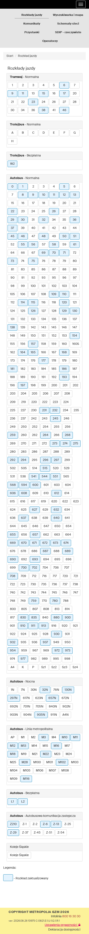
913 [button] (43, 625)
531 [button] (12, 476)
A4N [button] (65, 714)
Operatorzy (50, 41)
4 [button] (43, 85)
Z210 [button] (13, 824)
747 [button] (75, 592)
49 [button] (54, 236)
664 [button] (68, 534)
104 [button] (74, 286)
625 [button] (24, 509)
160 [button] (64, 343)
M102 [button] (62, 762)
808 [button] (46, 609)
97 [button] (74, 277)
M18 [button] (13, 754)
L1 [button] (12, 801)
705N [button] (39, 706)
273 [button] (54, 443)
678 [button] (23, 551)
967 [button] (35, 650)
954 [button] (13, 650)
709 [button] (23, 576)
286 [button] (34, 451)
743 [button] (33, 592)
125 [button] (23, 310)
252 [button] (34, 426)
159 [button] (53, 343)
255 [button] (56, 426)
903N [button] (14, 714)
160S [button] (75, 343)
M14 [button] (34, 745)
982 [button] (34, 658)
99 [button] (23, 286)
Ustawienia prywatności (61, 925)
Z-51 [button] (49, 832)
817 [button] (12, 617)
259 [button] (13, 435)
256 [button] (67, 426)
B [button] (23, 132)
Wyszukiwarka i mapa (68, 15)
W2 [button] (12, 163)
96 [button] (64, 277)
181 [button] (12, 368)
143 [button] (43, 327)
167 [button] (54, 352)
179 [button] (64, 360)
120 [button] (64, 302)
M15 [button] (45, 745)
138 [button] (12, 327)
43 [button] (64, 228)
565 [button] (66, 476)
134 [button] (43, 319)
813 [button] (57, 609)
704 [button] (45, 567)
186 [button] (64, 368)
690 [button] (13, 559)
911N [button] (54, 714)
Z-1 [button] (24, 824)
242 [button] (34, 418)
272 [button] (44, 443)
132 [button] (23, 319)
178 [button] (54, 360)
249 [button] (13, 426)
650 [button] (57, 526)
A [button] (12, 132)
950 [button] (67, 642)
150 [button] (33, 335)
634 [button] (67, 509)
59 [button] (64, 244)
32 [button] (43, 219)
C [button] (33, 132)
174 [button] (23, 360)
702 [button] (34, 567)
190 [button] (33, 377)
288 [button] (56, 451)
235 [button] (76, 410)
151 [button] (43, 335)
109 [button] (53, 294)
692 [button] (24, 559)
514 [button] (34, 468)
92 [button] (33, 277)
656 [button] (24, 534)
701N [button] (26, 706)
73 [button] (12, 261)
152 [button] (54, 335)
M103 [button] (74, 762)
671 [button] (34, 542)
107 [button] (33, 294)
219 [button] (23, 402)
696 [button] (69, 559)
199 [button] (43, 385)
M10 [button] (64, 737)
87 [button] (54, 269)
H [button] (12, 141)
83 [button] (23, 269)
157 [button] (33, 343)
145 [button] (53, 327)
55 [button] (23, 244)
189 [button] (22, 377)
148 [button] (12, 335)
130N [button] (68, 689)
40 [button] (33, 228)
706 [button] (56, 567)
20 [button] (74, 93)
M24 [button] (69, 754)
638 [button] (34, 518)
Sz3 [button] (64, 667)
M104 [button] (13, 770)
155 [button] (12, 343)
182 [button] (23, 368)
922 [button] (12, 634)
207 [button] (56, 393)
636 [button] (13, 518)
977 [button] (23, 658)
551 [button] (55, 476)
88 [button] (64, 269)
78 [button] (54, 261)
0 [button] (12, 186)
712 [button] (34, 576)
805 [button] (24, 609)
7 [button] (74, 85)
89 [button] (75, 269)
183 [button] (33, 368)
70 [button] (54, 252)
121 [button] (75, 302)
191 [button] (43, 377)
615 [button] (12, 501)
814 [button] (67, 609)
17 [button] (64, 93)
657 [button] (35, 534)
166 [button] (43, 352)
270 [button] (23, 443)
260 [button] (24, 435)
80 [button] (75, 261)
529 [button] (67, 468)
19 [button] (54, 203)
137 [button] (75, 319)
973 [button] (67, 650)
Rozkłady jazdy (31, 15)
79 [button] (64, 261)
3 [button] (33, 85)
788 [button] (65, 600)
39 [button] (23, 228)
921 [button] (75, 625)
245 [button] (55, 418)
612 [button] (56, 493)
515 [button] (45, 468)
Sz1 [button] (43, 667)
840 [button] (45, 617)
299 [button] (67, 460)
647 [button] (46, 526)
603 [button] (57, 485)
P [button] (33, 667)
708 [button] (12, 576)
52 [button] (12, 244)
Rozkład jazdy (27, 56)
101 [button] (43, 286)
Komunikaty (31, 23)
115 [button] (33, 302)
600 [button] (35, 485)
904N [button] (27, 714)
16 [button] (54, 93)
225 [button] (12, 410)
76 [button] (43, 261)
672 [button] (45, 542)
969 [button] (46, 650)
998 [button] (67, 658)
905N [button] (41, 714)
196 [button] (12, 385)
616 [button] (22, 501)
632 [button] (56, 509)
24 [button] (43, 102)
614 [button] (66, 493)
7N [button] (23, 689)
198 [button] (33, 385)
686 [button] (34, 551)
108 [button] (43, 294)
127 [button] (43, 310)
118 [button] (54, 302)
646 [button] (35, 526)
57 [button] (43, 244)
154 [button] (74, 335)
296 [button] (45, 460)
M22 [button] (46, 754)
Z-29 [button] (13, 832)
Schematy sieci (68, 23)
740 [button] (12, 592)
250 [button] (24, 426)
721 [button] (76, 576)
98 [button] (12, 286)
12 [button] (64, 194)
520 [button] (56, 468)
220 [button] (34, 402)
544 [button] (45, 476)
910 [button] (22, 625)
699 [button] (13, 567)
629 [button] (45, 509)
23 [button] (33, 102)
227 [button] (23, 410)
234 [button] (65, 410)
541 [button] (33, 476)
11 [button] (23, 93)
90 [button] (12, 277)
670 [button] (24, 542)
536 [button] (23, 476)
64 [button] (12, 252)
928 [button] (45, 634)
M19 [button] (24, 754)
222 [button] (44, 402)
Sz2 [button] (54, 667)
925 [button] (34, 634)
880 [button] (56, 617)
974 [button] (12, 658)
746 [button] (65, 592)
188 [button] (12, 377)
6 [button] (64, 85)
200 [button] (54, 385)
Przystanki (31, 32)
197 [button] (23, 385)
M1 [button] (23, 737)
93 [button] (43, 277)
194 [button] (74, 377)
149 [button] (22, 335)
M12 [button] (12, 745)
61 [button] (74, 244)
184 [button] (43, 368)
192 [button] (54, 377)
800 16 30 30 (71, 916)
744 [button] (43, 592)
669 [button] (13, 542)
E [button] (54, 132)
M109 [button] (13, 778)
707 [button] (66, 567)
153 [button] (64, 335)
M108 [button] (65, 770)
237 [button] (23, 418)
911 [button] (33, 625)
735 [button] (43, 584)
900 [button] (68, 617)
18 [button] (43, 203)
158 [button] (43, 343)
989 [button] (45, 658)
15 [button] (43, 93)
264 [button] (45, 435)
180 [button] (74, 360)
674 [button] (66, 542)
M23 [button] (57, 754)
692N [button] (14, 706)
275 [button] (75, 443)
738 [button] (75, 584)
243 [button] (44, 418)
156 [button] (22, 343)
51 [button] (74, 236)
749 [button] (23, 600)
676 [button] (12, 551)
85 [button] (33, 269)
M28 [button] (25, 762)
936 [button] (34, 642)
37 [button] (12, 228)
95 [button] (54, 277)
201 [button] (65, 385)
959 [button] (24, 650)
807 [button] (35, 609)
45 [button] (12, 236)
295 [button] (34, 460)
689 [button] (68, 551)
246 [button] (66, 418)
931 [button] (67, 634)
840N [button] (53, 706)
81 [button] (12, 269)
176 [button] (33, 360)
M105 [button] (26, 770)
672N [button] (65, 698)
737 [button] (65, 584)
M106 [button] (39, 770)
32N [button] (45, 689)
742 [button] (23, 592)
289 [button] (67, 451)
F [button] (64, 132)
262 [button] (34, 435)
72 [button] (74, 252)
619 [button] (43, 501)
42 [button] (54, 228)
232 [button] (54, 410)
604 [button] (68, 485)
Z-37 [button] (25, 832)
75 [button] (33, 261)
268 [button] (67, 435)
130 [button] (74, 310)
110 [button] (64, 294)
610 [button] (46, 493)
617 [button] (33, 501)
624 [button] (13, 509)
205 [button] (34, 393)
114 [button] (23, 302)
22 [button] (23, 102)
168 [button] (64, 352)
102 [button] (54, 286)
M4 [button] (54, 737)
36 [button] (33, 110)
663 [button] (57, 534)
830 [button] (23, 617)
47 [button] (33, 236)
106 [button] (22, 294)
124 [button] (12, 310)
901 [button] (12, 625)
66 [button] (23, 252)
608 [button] (24, 493)
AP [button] (12, 737)
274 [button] (65, 443)
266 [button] (56, 435)
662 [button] (46, 534)
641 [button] (67, 518)
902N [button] (66, 706)
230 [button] (34, 410)
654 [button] (69, 526)
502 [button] (13, 468)
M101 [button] (49, 762)
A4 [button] (12, 667)
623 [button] (76, 501)
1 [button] (12, 85)
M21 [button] (34, 754)
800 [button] (13, 609)
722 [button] (12, 584)
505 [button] (24, 468)
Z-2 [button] (35, 824)
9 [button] (12, 93)
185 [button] (53, 368)
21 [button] (12, 102)
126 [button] (33, 310)
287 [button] (45, 451)
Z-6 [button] (45, 824)
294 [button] (23, 460)
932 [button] (12, 642)
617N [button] (26, 698)
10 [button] (43, 194)
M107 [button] (52, 770)
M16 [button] (56, 745)
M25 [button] (13, 762)
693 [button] (35, 559)
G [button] (74, 132)
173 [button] (12, 360)
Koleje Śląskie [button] (19, 855)
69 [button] (44, 252)
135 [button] (54, 319)
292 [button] (12, 460)
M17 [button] (67, 745)
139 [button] (23, 327)
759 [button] (34, 600)
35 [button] (64, 219)
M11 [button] (75, 737)
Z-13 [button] (56, 824)
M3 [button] (43, 737)
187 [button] (74, 368)
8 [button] (23, 194)
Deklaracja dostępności (64, 929)
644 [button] (13, 526)
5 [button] (54, 85)
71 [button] (64, 252)
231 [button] (44, 410)
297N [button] (13, 698)
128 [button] (54, 310)
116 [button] (43, 302)
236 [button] (12, 418)
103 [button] (64, 286)
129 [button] (64, 310)
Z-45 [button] (37, 832)
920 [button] (64, 625)
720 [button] (65, 576)
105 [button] (12, 294)
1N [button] (12, 689)
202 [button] (75, 385)
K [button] (23, 667)
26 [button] (54, 102)
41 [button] (54, 110)
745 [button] (54, 592)
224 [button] (66, 402)
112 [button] (12, 302)
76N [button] (56, 689)
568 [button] (13, 485)
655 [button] (13, 534)
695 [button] (57, 559)
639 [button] (45, 518)
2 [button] (23, 85)
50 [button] (64, 236)
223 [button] (55, 402)
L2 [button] (23, 801)
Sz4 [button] (75, 667)
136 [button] (64, 319)
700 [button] (24, 567)
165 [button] (33, 352)
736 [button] (54, 584)
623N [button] (39, 698)
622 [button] (65, 501)
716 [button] (44, 576)
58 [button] (54, 244)
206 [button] (45, 393)
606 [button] (13, 493)
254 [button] (45, 426)
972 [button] (57, 650)
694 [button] (46, 559)
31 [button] (33, 219)
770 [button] (44, 600)
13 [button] (33, 93)
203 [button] (12, 393)
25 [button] (43, 211)
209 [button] (13, 402)
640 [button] (56, 518)
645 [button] (24, 526)
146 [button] (64, 327)
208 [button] (67, 393)
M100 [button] (37, 762)
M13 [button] (23, 745)
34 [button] (23, 110)
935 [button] (23, 642)
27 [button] (64, 102)
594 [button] (24, 485)
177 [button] (43, 360)
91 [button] (22, 277)
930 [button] (56, 634)
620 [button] (54, 501)
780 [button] (55, 600)
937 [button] (45, 642)
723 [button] (22, 584)
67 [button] (33, 252)
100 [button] (33, 286)
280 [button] (13, 451)
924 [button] (23, 634)
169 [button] (74, 352)
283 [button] (23, 451)
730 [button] (33, 584)
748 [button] (12, 600)
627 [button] (34, 509)
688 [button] (56, 551)
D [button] (44, 132)
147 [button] (74, 327)
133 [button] (33, 319)
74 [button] (22, 261)
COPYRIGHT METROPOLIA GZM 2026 (39, 912)
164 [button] (22, 352)
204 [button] (23, 393)
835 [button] (34, 617)
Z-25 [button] (67, 824)
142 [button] (33, 327)
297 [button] (56, 460)
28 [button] (74, 102)
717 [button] (55, 576)
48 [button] (44, 236)
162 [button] (12, 352)
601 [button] (46, 485)
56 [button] (33, 244)
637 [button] (23, 518)
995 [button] (56, 658)
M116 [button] (26, 778)
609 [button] (35, 493)
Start (9, 56)
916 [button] (53, 625)
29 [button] (12, 219)
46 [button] (64, 110)
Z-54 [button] (60, 832)
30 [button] (12, 110)
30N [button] (34, 689)
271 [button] (34, 443)
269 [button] (13, 443)
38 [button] (43, 110)
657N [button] (52, 698)
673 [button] (55, 542)
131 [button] (12, 319)
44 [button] (75, 228)
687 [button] (45, 551)
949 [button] (56, 642)
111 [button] (74, 294)
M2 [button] (33, 737)
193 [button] (64, 377)
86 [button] (44, 269)
